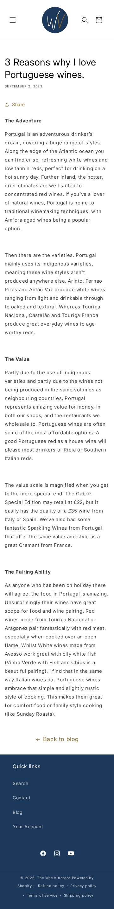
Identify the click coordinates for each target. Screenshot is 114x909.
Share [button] (18, 104)
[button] (13, 20)
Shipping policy (79, 895)
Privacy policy (83, 886)
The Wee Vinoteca (54, 878)
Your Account (28, 826)
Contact (21, 797)
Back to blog (61, 739)
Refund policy (51, 886)
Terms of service (42, 895)
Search (20, 783)
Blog (17, 812)
